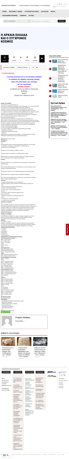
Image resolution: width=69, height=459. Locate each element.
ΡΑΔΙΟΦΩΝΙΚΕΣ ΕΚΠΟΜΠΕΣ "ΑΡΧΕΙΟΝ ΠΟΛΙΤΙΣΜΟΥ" (39, 380)
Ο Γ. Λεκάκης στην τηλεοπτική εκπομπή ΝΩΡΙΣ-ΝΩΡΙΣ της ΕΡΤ (17, 380)
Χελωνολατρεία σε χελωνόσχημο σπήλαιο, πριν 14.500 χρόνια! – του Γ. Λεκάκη (59, 108)
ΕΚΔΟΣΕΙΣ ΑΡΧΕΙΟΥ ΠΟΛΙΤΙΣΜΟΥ (28, 383)
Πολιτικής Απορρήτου (61, 383)
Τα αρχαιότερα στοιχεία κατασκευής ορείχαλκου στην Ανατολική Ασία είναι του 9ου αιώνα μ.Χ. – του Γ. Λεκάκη (59, 133)
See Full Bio (19, 321)
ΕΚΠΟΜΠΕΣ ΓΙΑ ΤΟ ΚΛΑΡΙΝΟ (39, 389)
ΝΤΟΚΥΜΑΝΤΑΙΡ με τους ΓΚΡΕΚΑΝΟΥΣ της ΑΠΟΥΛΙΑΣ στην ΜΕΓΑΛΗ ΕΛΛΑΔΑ (17, 437)
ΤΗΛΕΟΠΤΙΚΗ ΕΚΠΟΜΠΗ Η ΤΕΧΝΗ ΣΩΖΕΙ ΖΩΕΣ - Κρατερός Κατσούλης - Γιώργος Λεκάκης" (18, 429)
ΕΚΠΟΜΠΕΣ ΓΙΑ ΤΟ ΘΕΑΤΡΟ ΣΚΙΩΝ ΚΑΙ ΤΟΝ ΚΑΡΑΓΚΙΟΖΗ (40, 406)
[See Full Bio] (24, 321)
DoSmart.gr (20, 454)
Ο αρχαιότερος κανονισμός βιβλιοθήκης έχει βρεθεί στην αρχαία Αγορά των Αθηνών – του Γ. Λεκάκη (59, 114)
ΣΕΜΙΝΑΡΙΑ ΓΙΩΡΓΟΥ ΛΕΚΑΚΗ (29, 387)
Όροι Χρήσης (61, 378)
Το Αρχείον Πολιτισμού (61, 386)
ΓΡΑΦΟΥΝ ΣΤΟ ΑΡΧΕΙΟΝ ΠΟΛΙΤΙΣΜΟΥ (28, 405)
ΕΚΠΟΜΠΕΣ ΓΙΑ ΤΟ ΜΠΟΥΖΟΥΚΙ (40, 385)
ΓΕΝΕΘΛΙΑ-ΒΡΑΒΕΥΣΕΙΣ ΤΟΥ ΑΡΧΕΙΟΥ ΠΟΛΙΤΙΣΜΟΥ (29, 392)
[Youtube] (64, 375)
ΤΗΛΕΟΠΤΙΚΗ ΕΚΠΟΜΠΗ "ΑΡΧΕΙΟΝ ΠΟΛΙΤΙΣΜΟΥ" (16, 413)
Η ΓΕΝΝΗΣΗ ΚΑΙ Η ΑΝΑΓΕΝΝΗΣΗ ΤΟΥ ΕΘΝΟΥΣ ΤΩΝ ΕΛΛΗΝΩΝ (18, 420)
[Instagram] (61, 375)
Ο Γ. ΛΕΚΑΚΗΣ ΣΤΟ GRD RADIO (40, 401)
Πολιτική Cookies (63, 380)
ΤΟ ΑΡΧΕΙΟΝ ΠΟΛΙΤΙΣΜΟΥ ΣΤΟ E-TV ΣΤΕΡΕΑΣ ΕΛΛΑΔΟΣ (17, 406)
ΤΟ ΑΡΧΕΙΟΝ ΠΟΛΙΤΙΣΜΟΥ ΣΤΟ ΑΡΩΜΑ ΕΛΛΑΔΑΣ (17, 386)
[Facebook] (59, 375)
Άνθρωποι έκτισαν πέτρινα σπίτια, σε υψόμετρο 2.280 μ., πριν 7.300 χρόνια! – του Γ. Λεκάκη (59, 121)
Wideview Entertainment (35, 454)
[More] (42, 58)
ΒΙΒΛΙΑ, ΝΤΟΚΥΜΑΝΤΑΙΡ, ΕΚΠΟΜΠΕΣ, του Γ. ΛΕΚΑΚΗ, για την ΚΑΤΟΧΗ (29, 412)
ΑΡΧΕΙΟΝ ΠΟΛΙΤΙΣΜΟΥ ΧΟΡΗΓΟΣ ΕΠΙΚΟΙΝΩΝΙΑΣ (29, 399)
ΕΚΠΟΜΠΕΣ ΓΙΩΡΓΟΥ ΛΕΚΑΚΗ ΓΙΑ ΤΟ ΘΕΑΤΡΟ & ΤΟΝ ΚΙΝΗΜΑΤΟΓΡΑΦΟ (17, 446)
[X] (63, 375)
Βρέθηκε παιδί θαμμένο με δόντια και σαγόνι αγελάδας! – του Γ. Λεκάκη (59, 127)
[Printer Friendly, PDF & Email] (5, 313)
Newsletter (67, 229)
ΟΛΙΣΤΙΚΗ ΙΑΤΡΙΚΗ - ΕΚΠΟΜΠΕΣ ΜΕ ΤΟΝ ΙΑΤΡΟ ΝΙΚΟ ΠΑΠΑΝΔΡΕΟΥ (40, 395)
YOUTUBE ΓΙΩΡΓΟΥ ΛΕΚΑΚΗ (17, 391)
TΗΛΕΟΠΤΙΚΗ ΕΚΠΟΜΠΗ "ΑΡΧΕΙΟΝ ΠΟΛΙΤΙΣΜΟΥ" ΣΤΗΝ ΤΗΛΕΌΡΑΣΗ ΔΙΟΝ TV (17, 398)
